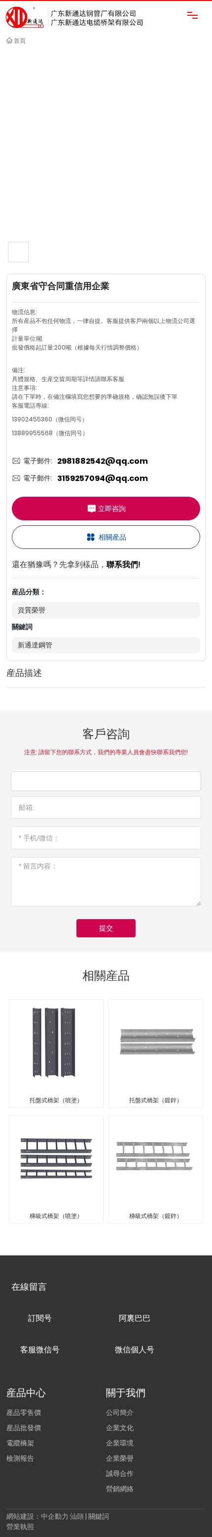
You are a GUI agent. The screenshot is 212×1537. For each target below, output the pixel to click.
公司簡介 (120, 1412)
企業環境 (120, 1443)
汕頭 (77, 1516)
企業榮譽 (120, 1458)
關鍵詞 (98, 1516)
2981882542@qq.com (102, 461)
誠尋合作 (120, 1473)
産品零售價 (23, 1412)
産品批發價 (23, 1428)
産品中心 (26, 1393)
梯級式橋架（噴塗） (56, 1216)
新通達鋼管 (35, 645)
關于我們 (125, 1393)
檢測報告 (20, 1458)
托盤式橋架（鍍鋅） (155, 1100)
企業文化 (120, 1428)
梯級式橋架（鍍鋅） (155, 1216)
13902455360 (32, 419)
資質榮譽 (31, 610)
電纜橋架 (20, 1443)
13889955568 (32, 433)
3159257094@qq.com (102, 478)
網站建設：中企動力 (37, 1516)
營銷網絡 (120, 1489)
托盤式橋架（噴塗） (56, 1100)
